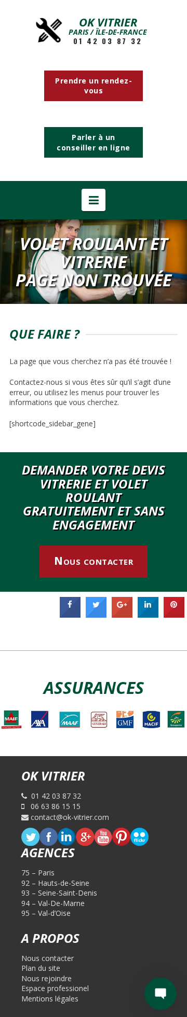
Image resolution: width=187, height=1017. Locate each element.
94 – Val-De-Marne (53, 903)
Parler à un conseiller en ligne (93, 142)
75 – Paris (38, 872)
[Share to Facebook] (70, 614)
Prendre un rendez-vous (93, 86)
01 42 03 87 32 (107, 41)
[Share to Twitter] (96, 614)
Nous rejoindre (46, 978)
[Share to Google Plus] (122, 614)
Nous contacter (93, 560)
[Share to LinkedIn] (148, 614)
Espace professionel (55, 988)
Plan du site (40, 968)
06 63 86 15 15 (52, 806)
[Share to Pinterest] (174, 614)
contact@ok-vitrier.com (69, 817)
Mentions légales (49, 999)
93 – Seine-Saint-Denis (59, 893)
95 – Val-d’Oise (46, 913)
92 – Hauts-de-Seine (55, 883)
